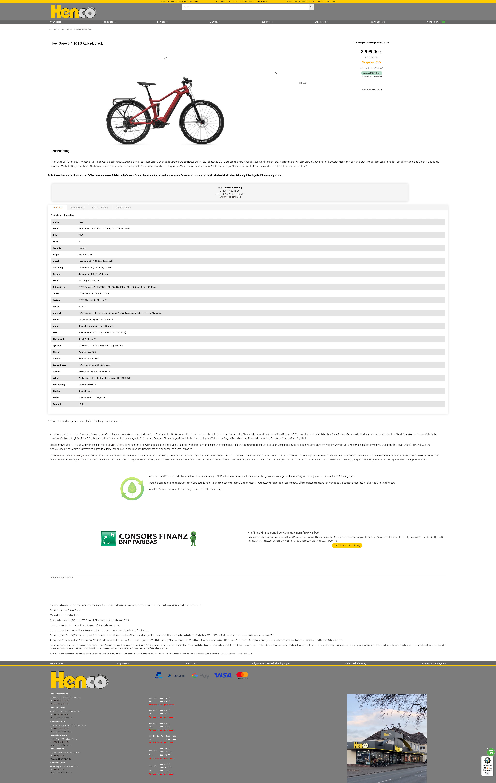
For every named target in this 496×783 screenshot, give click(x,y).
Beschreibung (77, 207)
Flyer (62, 29)
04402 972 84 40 (61, 742)
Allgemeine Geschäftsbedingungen (271, 663)
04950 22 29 (59, 755)
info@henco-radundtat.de (61, 745)
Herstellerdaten (100, 207)
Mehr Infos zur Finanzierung (347, 545)
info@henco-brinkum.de (60, 759)
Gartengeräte (377, 22)
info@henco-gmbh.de (230, 197)
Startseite (55, 22)
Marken (56, 29)
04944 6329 (58, 769)
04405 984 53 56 (61, 714)
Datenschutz (191, 663)
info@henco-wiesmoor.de (61, 772)
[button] (276, 73)
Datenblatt (57, 207)
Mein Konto (56, 663)
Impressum (123, 663)
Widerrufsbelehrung (355, 663)
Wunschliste (433, 22)
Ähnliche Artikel (123, 207)
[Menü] (491, 757)
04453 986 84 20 (61, 728)
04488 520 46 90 (191, 1)
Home (50, 29)
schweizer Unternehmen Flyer (69, 455)
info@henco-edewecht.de (61, 717)
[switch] (487, 773)
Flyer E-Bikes (115, 444)
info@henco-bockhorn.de (61, 731)
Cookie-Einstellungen (432, 663)
